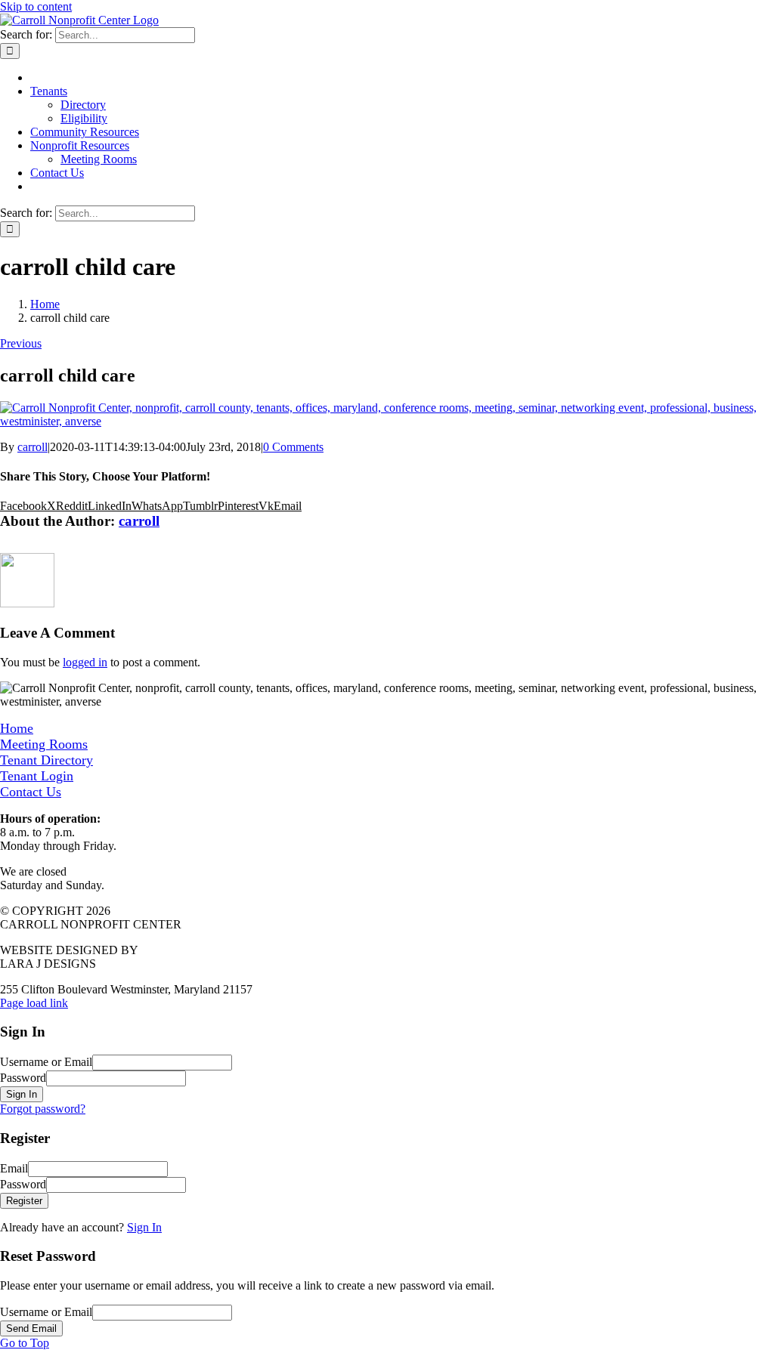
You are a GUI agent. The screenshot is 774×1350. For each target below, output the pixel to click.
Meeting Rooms (44, 744)
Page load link (34, 1002)
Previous (21, 343)
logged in (85, 662)
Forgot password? (42, 1108)
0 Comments (293, 446)
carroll (32, 446)
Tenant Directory (46, 760)
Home (16, 728)
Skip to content (36, 6)
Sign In (144, 1227)
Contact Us (30, 791)
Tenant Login (36, 775)
